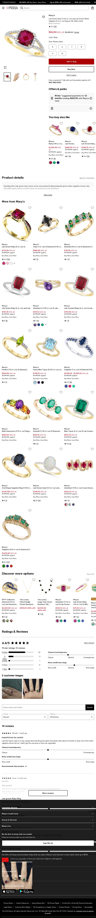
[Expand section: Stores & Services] (48, 820)
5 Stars (4, 652)
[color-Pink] (7, 263)
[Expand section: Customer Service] (48, 807)
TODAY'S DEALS (9, 2)
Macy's (52, 15)
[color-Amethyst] (35, 324)
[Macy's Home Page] (12, 8)
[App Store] (9, 891)
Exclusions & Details (17, 862)
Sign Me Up (48, 843)
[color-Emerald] (54, 162)
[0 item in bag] (92, 8)
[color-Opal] (11, 263)
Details (76, 32)
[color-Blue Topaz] (35, 382)
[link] (56, 152)
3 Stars (4, 661)
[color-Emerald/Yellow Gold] (3, 566)
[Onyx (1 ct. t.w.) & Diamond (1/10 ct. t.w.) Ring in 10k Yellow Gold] (48, 224)
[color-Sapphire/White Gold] (7, 566)
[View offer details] (71, 98)
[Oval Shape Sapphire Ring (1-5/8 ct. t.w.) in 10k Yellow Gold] (17, 465)
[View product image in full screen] (5, 67)
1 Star (4, 669)
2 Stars (4, 665)
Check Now (28, 862)
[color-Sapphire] (58, 162)
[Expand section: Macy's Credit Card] (48, 814)
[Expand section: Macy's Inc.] (48, 826)
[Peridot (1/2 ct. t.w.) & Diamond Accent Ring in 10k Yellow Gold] (17, 347)
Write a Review (89, 643)
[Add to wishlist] (43, 17)
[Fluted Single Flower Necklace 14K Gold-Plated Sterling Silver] (28, 588)
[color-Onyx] (42, 382)
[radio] (50, 162)
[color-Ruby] (50, 162)
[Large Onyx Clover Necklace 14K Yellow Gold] (46, 588)
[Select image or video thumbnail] (7, 77)
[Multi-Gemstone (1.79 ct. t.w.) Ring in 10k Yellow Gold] (17, 408)
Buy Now (71, 69)
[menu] (3, 8)
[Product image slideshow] (24, 42)
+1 (14, 263)
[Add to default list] (61, 123)
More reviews (48, 793)
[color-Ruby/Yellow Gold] (11, 566)
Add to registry (71, 75)
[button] (24, 47)
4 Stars (5, 657)
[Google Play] (27, 891)
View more (48, 195)
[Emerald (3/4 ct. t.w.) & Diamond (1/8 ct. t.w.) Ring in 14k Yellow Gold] (79, 224)
